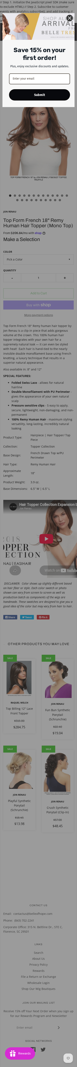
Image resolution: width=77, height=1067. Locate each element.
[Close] (70, 18)
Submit (39, 95)
